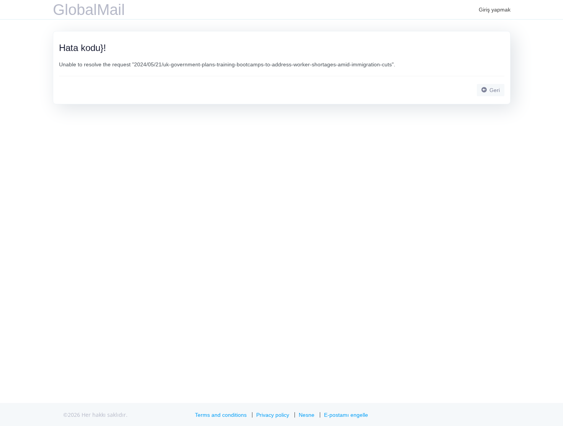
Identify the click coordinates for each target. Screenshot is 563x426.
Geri (494, 90)
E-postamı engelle (346, 415)
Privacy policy (272, 415)
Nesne (306, 415)
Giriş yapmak (495, 10)
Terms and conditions (221, 415)
